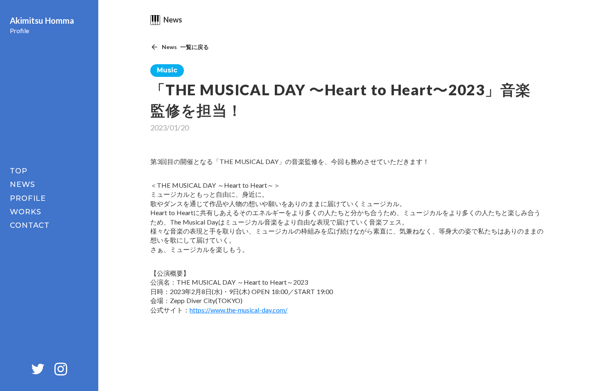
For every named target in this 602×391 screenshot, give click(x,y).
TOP (18, 170)
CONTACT (30, 225)
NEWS (22, 184)
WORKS (25, 211)
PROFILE (28, 198)
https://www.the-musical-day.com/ (238, 310)
